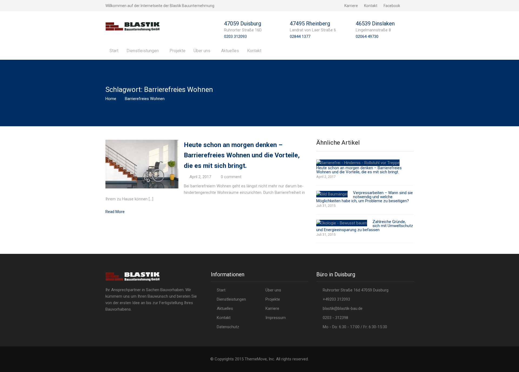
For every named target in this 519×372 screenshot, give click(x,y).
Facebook (392, 6)
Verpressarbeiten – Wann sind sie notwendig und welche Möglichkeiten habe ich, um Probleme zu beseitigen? (364, 197)
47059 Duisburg (242, 23)
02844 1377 (300, 36)
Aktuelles (230, 50)
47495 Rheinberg (310, 23)
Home (110, 98)
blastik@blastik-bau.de (342, 308)
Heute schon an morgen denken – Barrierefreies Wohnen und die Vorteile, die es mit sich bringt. (242, 155)
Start (113, 50)
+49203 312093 (335, 299)
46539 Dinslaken (375, 23)
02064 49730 (367, 36)
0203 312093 (235, 36)
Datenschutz (228, 326)
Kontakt (370, 6)
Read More (115, 211)
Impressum (275, 317)
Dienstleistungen (143, 50)
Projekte (177, 50)
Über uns (202, 50)
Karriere (351, 6)
